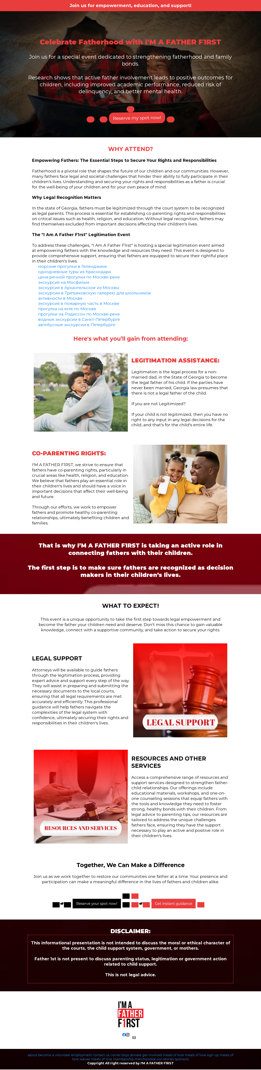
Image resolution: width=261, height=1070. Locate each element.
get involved (152, 1055)
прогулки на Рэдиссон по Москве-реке (79, 314)
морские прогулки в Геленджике (72, 266)
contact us (101, 1055)
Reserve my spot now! (137, 118)
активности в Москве (60, 298)
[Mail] (134, 1037)
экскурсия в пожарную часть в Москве (78, 303)
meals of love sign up (202, 1055)
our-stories (165, 1059)
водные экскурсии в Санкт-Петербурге (79, 319)
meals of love (173, 1055)
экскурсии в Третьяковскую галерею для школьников (94, 292)
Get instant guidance (173, 903)
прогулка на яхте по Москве (67, 308)
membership (123, 1059)
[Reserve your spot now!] (126, 896)
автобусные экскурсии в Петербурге (76, 324)
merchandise (145, 1059)
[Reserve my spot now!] (130, 109)
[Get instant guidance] (134, 896)
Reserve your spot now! (96, 903)
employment (81, 1055)
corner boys (119, 1055)
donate (135, 1055)
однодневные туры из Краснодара (74, 271)
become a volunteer (54, 1055)
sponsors (182, 1059)
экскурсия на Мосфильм (63, 282)
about (32, 1055)
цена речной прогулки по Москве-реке (79, 277)
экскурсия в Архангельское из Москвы (78, 287)
